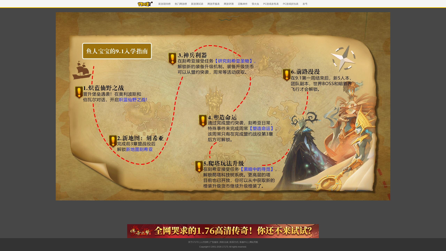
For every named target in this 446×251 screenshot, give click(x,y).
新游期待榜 (164, 3)
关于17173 (193, 242)
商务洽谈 (224, 242)
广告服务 (214, 242)
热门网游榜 (181, 3)
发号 (305, 3)
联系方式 (234, 242)
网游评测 (229, 3)
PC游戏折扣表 (290, 3)
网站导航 (254, 242)
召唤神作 (243, 3)
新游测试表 (197, 3)
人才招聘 (204, 242)
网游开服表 (213, 3)
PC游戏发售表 (271, 3)
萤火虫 (255, 3)
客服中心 (244, 242)
